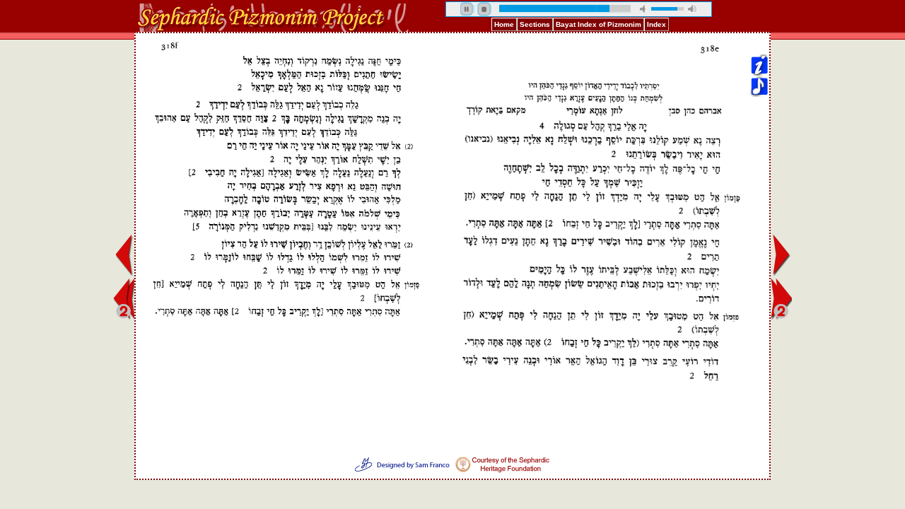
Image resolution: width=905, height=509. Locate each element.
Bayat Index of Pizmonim (598, 24)
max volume (692, 9)
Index (656, 24)
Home (504, 24)
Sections (535, 24)
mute (644, 9)
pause (467, 9)
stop (484, 9)
